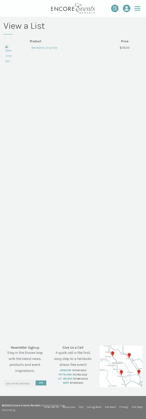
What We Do (51, 407)
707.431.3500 (79, 370)
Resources (69, 407)
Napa (66, 382)
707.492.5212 (76, 382)
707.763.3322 (79, 374)
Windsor (65, 370)
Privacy (123, 407)
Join (41, 383)
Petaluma (65, 374)
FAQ (81, 407)
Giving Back (94, 407)
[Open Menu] (137, 8)
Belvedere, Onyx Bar (44, 48)
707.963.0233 (80, 378)
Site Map (137, 407)
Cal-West (110, 407)
